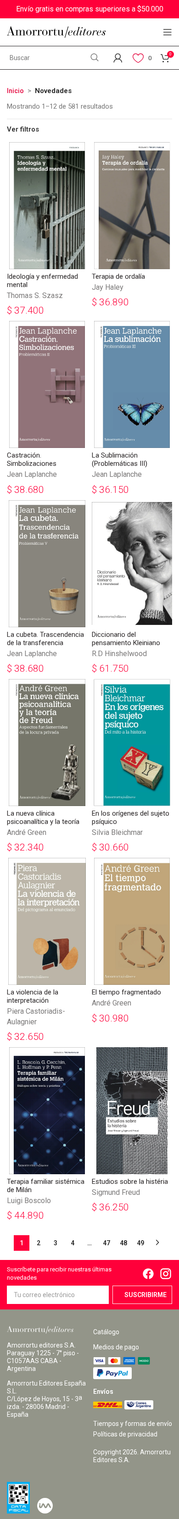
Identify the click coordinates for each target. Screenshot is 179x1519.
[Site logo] (56, 32)
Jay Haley (107, 287)
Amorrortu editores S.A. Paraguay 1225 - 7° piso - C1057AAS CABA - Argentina (43, 1357)
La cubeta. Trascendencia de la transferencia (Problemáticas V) (45, 642)
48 (123, 1243)
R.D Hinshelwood (119, 653)
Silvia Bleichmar (117, 832)
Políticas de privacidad (125, 1434)
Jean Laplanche (32, 474)
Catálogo (106, 1332)
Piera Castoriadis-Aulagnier (36, 1016)
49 (140, 1243)
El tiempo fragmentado (126, 992)
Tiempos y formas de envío (132, 1423)
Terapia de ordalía (118, 276)
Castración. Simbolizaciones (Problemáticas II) (34, 463)
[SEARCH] (94, 57)
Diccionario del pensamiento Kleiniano (126, 638)
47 (106, 1243)
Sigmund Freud (116, 1192)
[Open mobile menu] (167, 32)
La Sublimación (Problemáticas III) (119, 459)
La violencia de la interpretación (32, 996)
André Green (26, 832)
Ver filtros (23, 129)
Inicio (15, 90)
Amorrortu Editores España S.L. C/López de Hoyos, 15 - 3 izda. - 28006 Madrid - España (46, 1399)
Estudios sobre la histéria (130, 1181)
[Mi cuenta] (118, 58)
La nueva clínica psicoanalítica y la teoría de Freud (43, 821)
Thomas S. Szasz (35, 295)
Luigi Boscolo (29, 1200)
